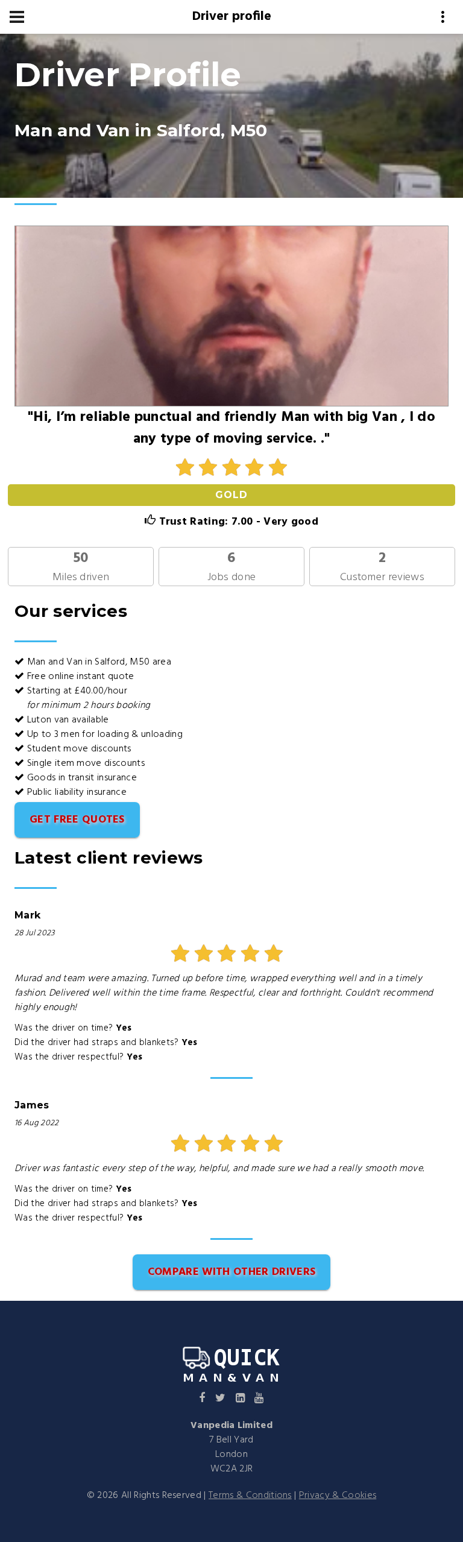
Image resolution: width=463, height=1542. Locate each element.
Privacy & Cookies (337, 1495)
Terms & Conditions (250, 1495)
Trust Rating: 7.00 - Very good (237, 522)
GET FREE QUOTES (77, 820)
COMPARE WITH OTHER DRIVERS (231, 1272)
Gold (231, 495)
